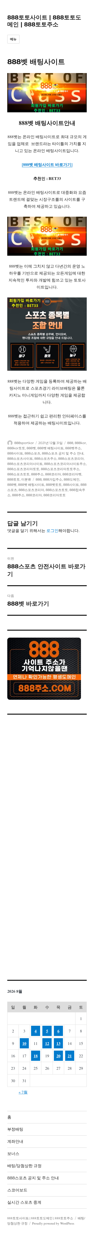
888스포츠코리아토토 (23, 469)
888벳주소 (73, 448)
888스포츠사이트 (20, 458)
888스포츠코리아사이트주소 (65, 464)
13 (58, 1043)
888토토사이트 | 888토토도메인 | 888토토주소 (44, 21)
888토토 (13, 479)
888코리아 (53, 474)
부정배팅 (15, 1129)
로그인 (52, 530)
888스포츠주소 (45, 458)
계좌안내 (15, 1141)
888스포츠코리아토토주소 (60, 469)
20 (58, 1056)
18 (36, 1056)
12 (47, 1043)
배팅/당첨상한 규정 (24, 1165)
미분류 (26, 479)
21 (70, 1056)
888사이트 (15, 453)
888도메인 (71, 479)
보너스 (13, 1153)
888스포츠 (32, 453)
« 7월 (23, 1092)
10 (24, 1043)
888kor (80, 443)
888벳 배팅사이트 (50, 448)
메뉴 (13, 39)
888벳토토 (54, 485)
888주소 (37, 474)
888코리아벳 (71, 474)
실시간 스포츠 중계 (24, 1202)
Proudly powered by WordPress (53, 1223)
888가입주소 (52, 479)
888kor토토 (16, 448)
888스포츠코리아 (71, 458)
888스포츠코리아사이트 (25, 464)
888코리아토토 (54, 495)
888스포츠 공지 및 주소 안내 (62, 453)
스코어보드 (17, 1190)
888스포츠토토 (18, 474)
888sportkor (24, 443)
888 (70, 443)
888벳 (31, 448)
